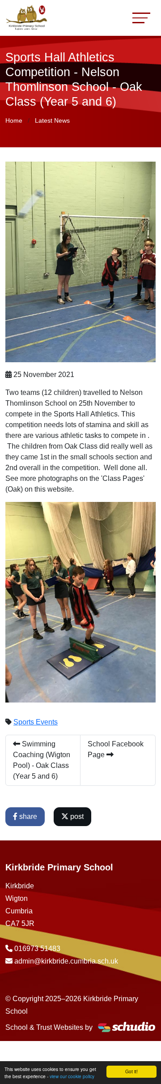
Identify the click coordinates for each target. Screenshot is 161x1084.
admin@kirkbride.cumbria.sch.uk (66, 961)
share (27, 816)
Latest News (52, 120)
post (76, 816)
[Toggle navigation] (141, 18)
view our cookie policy (72, 1076)
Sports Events (35, 722)
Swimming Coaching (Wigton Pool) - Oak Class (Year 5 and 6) (41, 760)
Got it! (131, 1071)
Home (13, 120)
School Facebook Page (116, 749)
